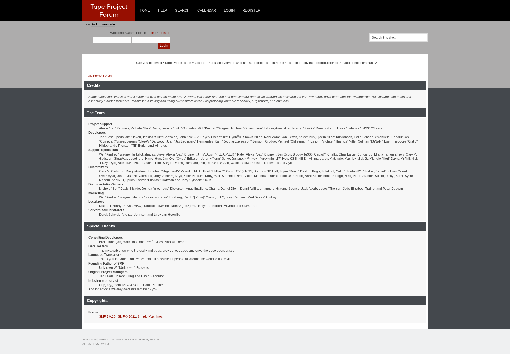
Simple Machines (150, 316)
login (150, 33)
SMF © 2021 (127, 316)
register (164, 33)
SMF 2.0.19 (107, 316)
